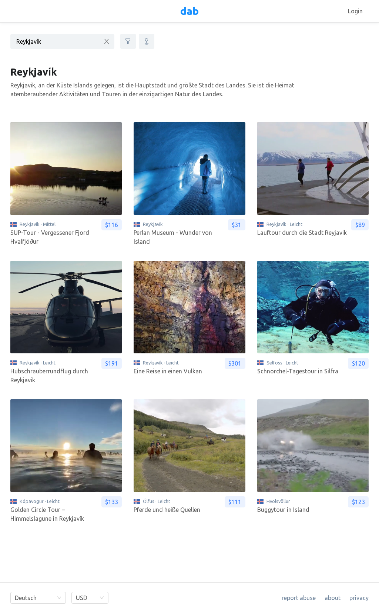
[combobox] (62, 41)
